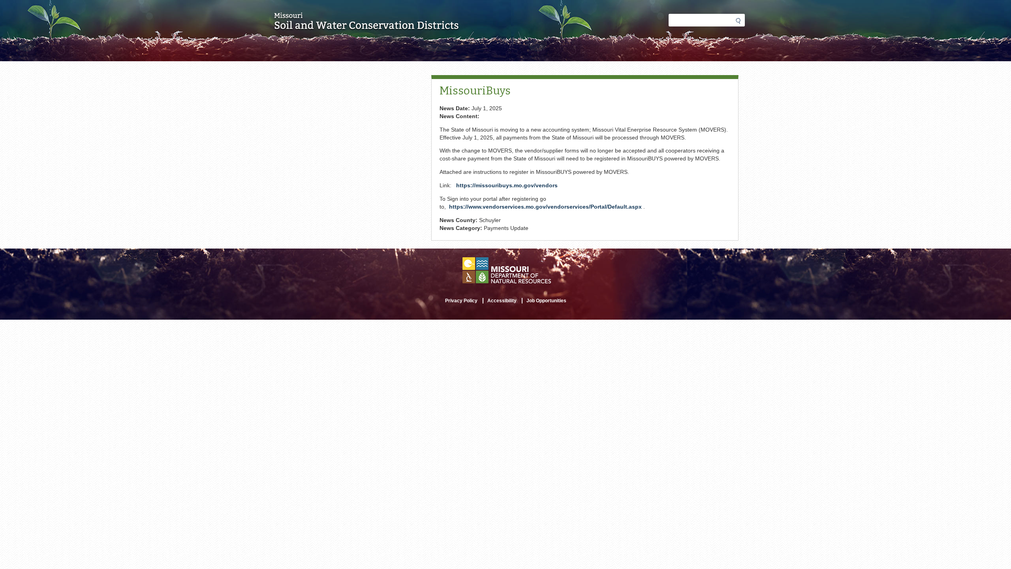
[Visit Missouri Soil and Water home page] (366, 26)
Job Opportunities (546, 300)
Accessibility (502, 300)
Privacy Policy (461, 300)
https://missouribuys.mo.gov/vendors (507, 185)
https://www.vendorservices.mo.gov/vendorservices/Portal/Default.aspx (545, 206)
